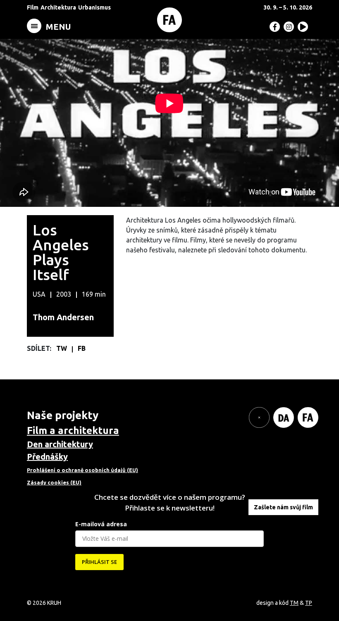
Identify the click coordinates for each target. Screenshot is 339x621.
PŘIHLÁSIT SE (99, 562)
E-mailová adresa (101, 524)
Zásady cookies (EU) (54, 482)
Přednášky (47, 456)
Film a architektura (73, 430)
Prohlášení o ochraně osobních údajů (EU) (82, 470)
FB (82, 348)
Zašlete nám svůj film (283, 507)
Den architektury (60, 444)
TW (62, 348)
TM (294, 602)
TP (308, 602)
